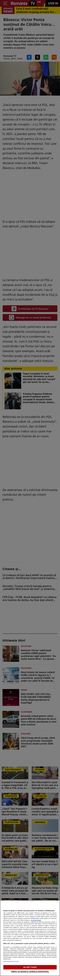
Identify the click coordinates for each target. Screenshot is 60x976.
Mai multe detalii (36, 920)
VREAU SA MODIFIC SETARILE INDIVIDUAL (30, 971)
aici (16, 933)
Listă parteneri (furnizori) (11, 961)
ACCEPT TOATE (29, 967)
